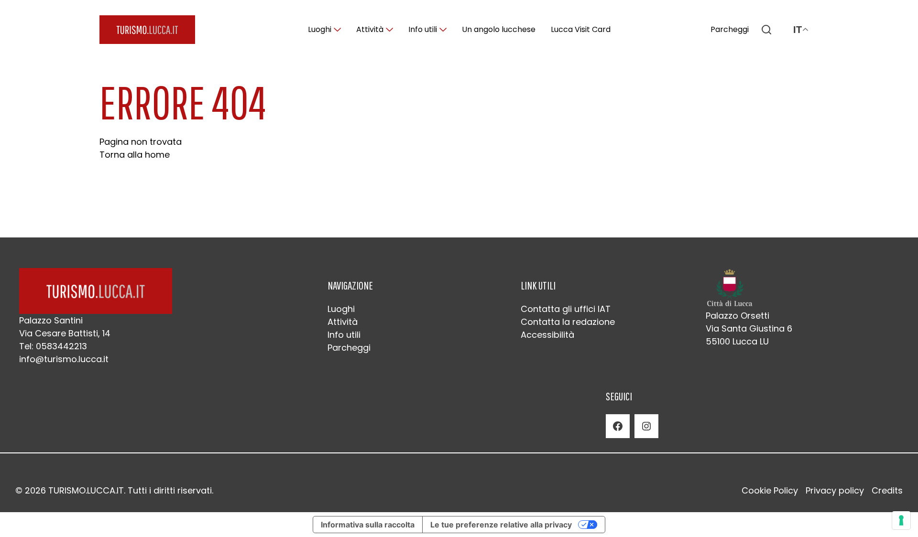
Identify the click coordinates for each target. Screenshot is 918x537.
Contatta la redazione (568, 322)
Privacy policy (835, 490)
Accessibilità (547, 335)
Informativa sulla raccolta (368, 524)
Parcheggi (729, 29)
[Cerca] (766, 29)
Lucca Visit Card (581, 29)
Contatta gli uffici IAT (566, 309)
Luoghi (319, 29)
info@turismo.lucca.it (64, 359)
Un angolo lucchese (499, 29)
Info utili (422, 29)
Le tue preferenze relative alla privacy (501, 524)
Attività (369, 29)
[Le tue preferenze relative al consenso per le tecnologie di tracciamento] (901, 520)
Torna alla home (134, 155)
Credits (887, 490)
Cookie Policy (770, 490)
